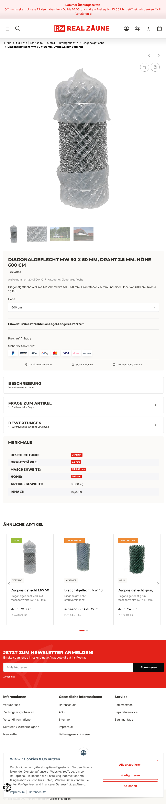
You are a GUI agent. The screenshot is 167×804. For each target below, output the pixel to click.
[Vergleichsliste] (137, 28)
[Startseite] (82, 28)
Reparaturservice (126, 712)
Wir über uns (11, 704)
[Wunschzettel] (148, 28)
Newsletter (10, 734)
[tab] (82, 630)
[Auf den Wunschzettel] (155, 67)
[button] (7, 29)
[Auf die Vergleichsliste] (144, 67)
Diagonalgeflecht (72, 279)
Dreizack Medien (60, 798)
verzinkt (76, 455)
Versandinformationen (17, 719)
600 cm (76, 476)
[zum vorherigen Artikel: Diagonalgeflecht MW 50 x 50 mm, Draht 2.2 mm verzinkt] (149, 55)
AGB (62, 712)
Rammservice (124, 704)
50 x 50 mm (78, 469)
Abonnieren (148, 667)
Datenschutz (37, 792)
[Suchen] (17, 28)
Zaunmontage (124, 719)
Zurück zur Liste (16, 42)
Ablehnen (130, 785)
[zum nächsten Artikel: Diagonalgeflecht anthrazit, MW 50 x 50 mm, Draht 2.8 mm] (159, 55)
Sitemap (64, 719)
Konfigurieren (130, 775)
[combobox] (83, 307)
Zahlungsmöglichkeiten (18, 712)
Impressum (17, 792)
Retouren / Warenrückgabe (21, 727)
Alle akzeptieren (130, 764)
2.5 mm (76, 462)
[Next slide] (158, 584)
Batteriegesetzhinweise (74, 734)
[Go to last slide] (9, 584)
